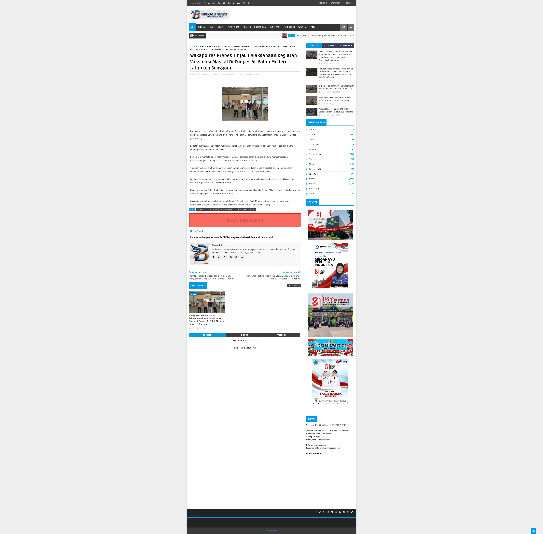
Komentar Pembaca (346, 46)
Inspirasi (275, 27)
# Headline (212, 209)
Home (192, 46)
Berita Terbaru (314, 46)
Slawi (221, 27)
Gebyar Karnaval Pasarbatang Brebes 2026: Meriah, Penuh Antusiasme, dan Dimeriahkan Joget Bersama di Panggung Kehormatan (337, 35)
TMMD (312, 27)
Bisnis (312, 129)
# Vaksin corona (226, 209)
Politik (247, 27)
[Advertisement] (330, 480)
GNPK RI (313, 139)
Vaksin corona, (235, 74)
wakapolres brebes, (250, 74)
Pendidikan (234, 27)
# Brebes (201, 209)
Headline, (224, 74)
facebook (281, 335)
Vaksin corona (224, 46)
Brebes (201, 27)
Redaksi (348, 3)
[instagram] (243, 3)
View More (295, 285)
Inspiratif (314, 144)
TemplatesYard (271, 531)
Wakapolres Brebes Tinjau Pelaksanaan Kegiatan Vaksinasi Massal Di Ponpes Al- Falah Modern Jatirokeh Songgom (206, 319)
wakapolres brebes (242, 46)
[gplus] (214, 3)
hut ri (273, 36)
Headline (211, 46)
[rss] (233, 3)
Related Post (197, 285)
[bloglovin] (224, 3)
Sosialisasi (260, 27)
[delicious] (248, 3)
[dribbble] (229, 3)
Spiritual (314, 174)
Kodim (312, 149)
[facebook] (204, 3)
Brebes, (216, 74)
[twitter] (209, 3)
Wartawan (335, 3)
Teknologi (289, 27)
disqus (244, 335)
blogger (207, 335)
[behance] (238, 3)
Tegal (211, 27)
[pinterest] (219, 3)
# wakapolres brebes (245, 209)
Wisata (302, 27)
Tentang (323, 3)
